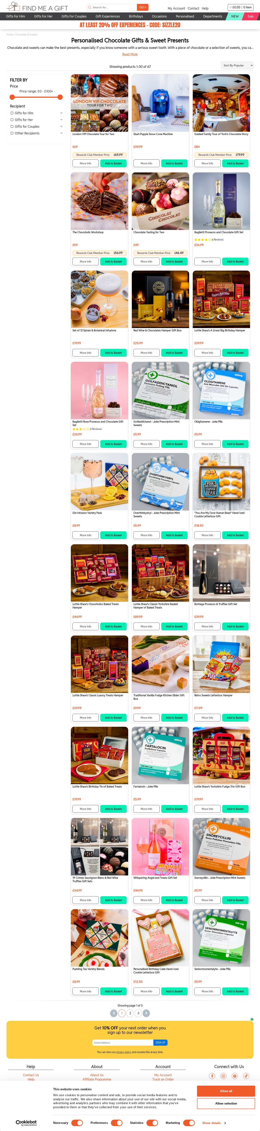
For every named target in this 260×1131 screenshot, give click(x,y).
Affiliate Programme (96, 1079)
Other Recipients (27, 133)
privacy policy (123, 1052)
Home (9, 34)
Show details (211, 1123)
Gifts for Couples (27, 126)
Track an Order (163, 1079)
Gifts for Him (24, 113)
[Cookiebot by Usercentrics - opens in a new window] (26, 1123)
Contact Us (31, 1075)
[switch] (116, 1123)
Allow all (226, 1091)
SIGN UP (160, 1042)
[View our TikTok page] (246, 1076)
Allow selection (226, 1103)
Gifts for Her (24, 120)
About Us (97, 1075)
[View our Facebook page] (212, 1076)
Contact (193, 8)
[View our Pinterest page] (235, 1076)
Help (205, 8)
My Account (176, 8)
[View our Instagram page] (223, 1076)
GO (143, 7)
